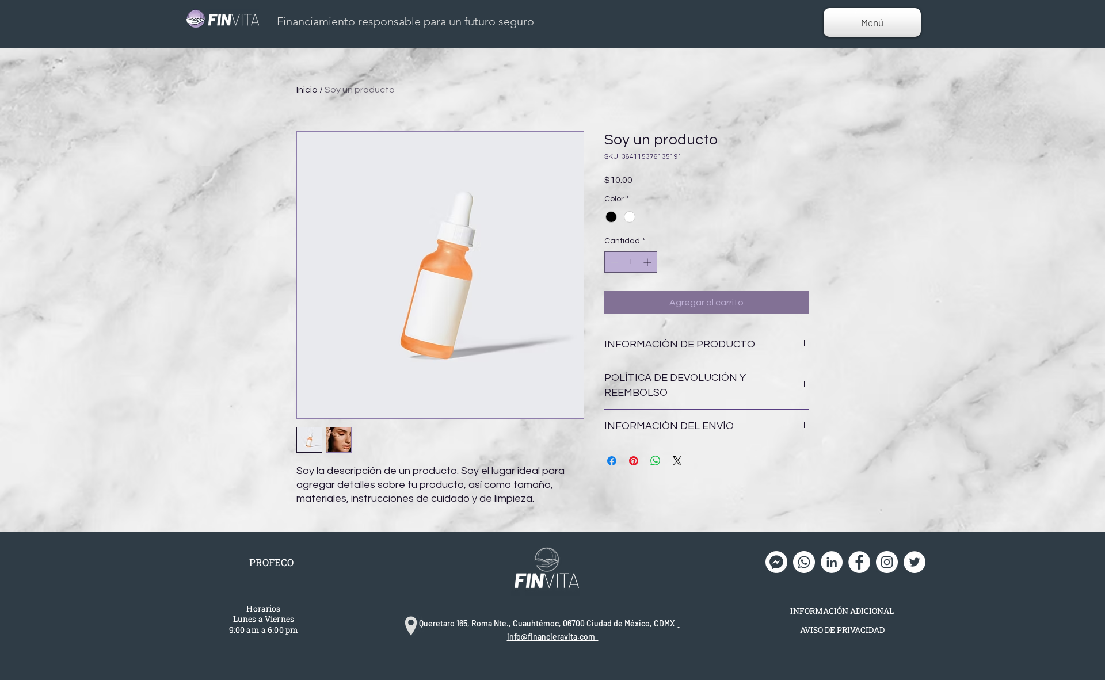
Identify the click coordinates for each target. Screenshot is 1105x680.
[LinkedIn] (832, 562)
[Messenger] (776, 562)
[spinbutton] (630, 262)
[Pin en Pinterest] (634, 461)
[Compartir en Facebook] (612, 461)
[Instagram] (887, 562)
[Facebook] (859, 562)
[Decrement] (613, 262)
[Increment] (648, 262)
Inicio (307, 89)
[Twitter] (914, 562)
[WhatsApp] (804, 562)
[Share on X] (677, 461)
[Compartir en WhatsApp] (655, 461)
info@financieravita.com (553, 636)
